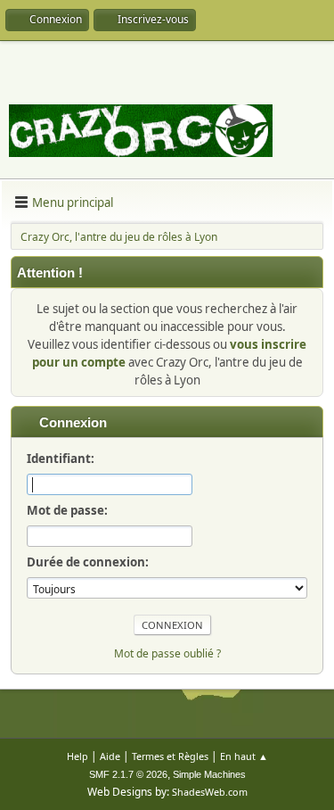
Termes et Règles (170, 756)
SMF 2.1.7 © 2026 (128, 774)
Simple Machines (209, 774)
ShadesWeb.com (210, 791)
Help (77, 756)
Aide (110, 756)
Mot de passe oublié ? (167, 653)
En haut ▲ (244, 756)
